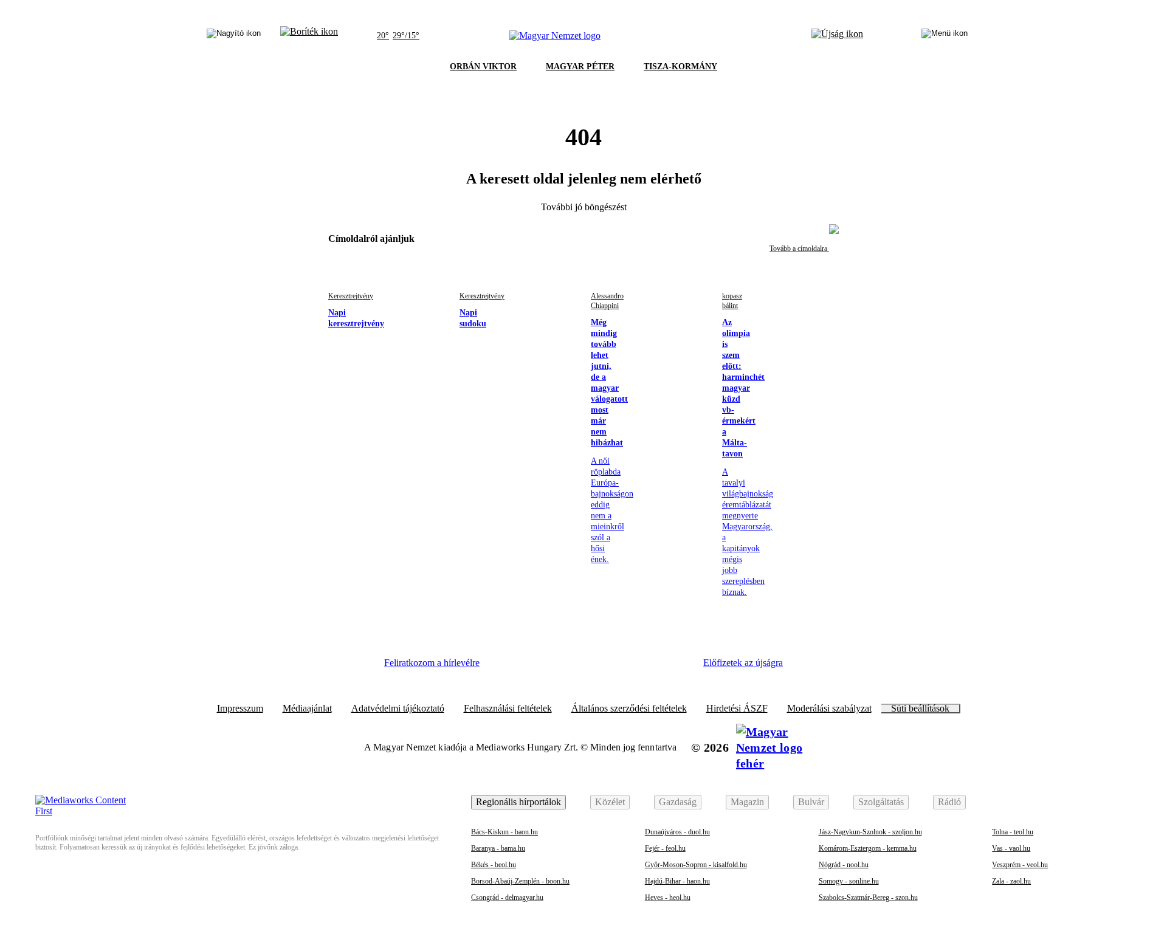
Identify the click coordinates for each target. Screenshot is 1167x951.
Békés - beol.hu (493, 864)
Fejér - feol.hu (665, 848)
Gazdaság (678, 802)
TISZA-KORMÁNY (680, 66)
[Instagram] (541, 667)
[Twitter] (575, 667)
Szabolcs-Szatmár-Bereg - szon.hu (868, 897)
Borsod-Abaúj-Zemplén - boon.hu (520, 881)
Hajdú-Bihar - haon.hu (677, 881)
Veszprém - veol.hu (1020, 864)
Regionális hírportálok (518, 802)
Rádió (949, 802)
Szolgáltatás (881, 802)
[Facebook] (508, 667)
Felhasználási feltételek (508, 708)
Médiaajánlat (307, 708)
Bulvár (811, 802)
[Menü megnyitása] (944, 36)
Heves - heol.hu (667, 897)
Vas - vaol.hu (1011, 848)
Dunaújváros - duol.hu (677, 832)
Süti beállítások (920, 708)
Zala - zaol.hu (1011, 881)
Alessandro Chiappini (607, 301)
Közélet (610, 802)
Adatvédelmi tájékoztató (397, 708)
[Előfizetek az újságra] (837, 36)
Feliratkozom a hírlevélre (432, 662)
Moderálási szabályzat (829, 708)
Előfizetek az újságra (743, 662)
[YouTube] (641, 667)
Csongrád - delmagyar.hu (507, 897)
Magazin (747, 802)
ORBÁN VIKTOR (483, 66)
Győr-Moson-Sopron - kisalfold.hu (696, 864)
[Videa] (608, 667)
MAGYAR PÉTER (580, 66)
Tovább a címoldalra (799, 248)
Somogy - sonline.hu (849, 881)
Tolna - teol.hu (1012, 832)
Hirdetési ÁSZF (737, 708)
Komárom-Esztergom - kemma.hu (868, 848)
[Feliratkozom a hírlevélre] (309, 36)
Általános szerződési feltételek (629, 708)
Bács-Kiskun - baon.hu (504, 832)
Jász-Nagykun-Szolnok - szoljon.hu (870, 832)
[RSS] (674, 667)
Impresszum (240, 708)
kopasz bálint (732, 301)
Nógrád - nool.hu (844, 864)
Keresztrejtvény (350, 296)
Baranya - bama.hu (498, 848)
